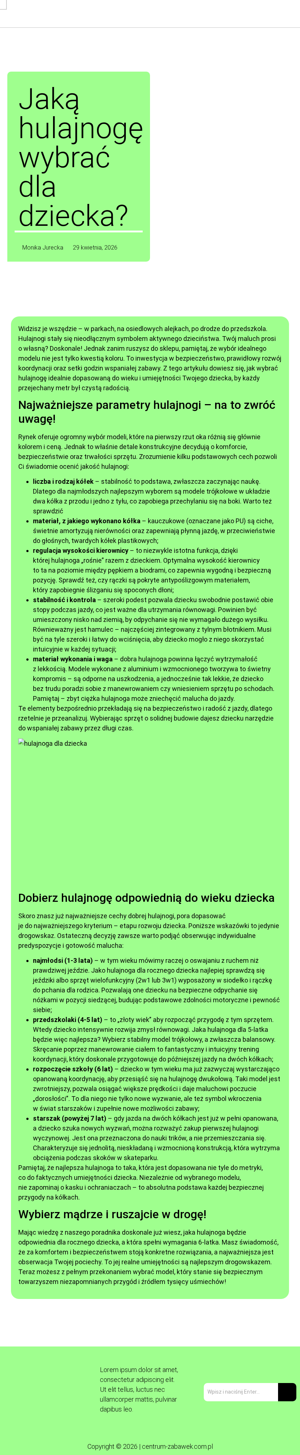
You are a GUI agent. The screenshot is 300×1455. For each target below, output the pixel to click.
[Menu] (195, 13)
